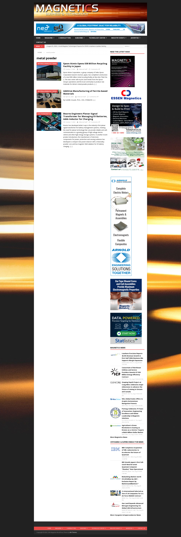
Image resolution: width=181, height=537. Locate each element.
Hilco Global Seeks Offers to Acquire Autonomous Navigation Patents (132, 401)
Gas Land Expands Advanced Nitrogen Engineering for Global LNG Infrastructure (132, 505)
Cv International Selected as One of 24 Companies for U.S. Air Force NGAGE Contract (133, 493)
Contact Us (41, 42)
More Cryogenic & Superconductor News (125, 515)
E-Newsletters (65, 38)
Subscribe (79, 38)
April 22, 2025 (69, 97)
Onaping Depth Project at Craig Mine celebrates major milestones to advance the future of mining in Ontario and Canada (132, 387)
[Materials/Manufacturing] (49, 71)
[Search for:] (133, 46)
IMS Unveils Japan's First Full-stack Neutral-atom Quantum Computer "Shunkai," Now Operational (133, 465)
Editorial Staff (83, 69)
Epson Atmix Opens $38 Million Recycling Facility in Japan (85, 65)
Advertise (135, 38)
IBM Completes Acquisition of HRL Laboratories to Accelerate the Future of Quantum (132, 451)
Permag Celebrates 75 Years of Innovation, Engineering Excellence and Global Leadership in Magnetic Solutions (132, 413)
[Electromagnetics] (49, 121)
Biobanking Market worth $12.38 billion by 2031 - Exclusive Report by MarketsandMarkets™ (131, 480)
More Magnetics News (118, 437)
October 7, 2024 (70, 122)
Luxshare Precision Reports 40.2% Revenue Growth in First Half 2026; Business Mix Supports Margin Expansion (132, 356)
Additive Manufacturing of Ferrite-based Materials (85, 92)
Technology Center (97, 38)
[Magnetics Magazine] (90, 20)
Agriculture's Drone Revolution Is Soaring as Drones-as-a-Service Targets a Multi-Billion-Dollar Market (133, 428)
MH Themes (73, 532)
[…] (95, 84)
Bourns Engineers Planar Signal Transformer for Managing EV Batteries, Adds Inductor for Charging (85, 116)
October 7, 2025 (70, 69)
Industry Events (118, 38)
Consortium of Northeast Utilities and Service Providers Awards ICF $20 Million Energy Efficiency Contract (131, 372)
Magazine (49, 38)
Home (38, 38)
